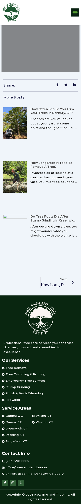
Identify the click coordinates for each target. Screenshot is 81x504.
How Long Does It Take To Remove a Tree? (51, 165)
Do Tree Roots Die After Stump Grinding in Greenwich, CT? (54, 220)
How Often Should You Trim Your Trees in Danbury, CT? (52, 111)
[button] (75, 12)
